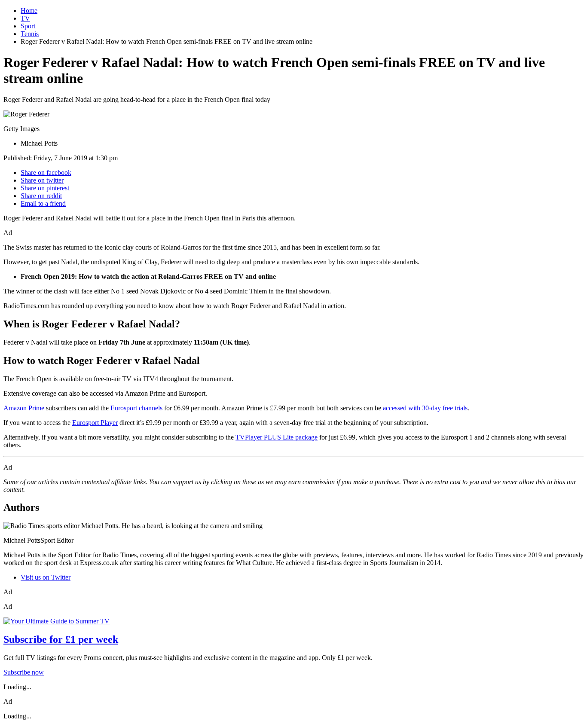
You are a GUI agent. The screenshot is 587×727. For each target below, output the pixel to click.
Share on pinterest (45, 188)
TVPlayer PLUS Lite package (276, 437)
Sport (28, 26)
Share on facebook (46, 172)
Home (29, 10)
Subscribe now (23, 672)
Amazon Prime (23, 408)
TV (25, 18)
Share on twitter (42, 180)
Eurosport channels (136, 408)
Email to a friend (43, 203)
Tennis (30, 33)
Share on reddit (41, 195)
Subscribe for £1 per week (60, 639)
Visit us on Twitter (45, 577)
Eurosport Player (95, 422)
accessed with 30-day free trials (425, 408)
